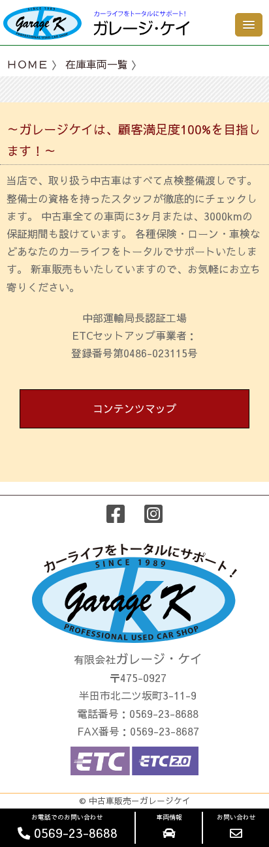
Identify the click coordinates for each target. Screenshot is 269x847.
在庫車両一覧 (96, 64)
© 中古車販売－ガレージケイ (135, 800)
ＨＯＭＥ (27, 64)
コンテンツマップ (134, 408)
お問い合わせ (236, 817)
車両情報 (169, 817)
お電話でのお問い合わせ (74, 826)
